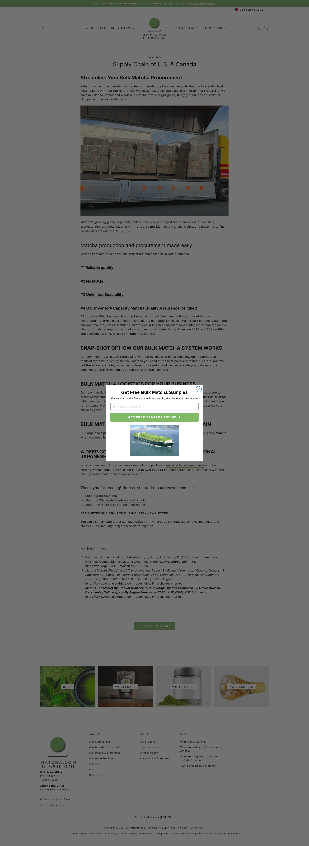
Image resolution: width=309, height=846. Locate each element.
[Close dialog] (198, 389)
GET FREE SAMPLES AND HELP (154, 417)
